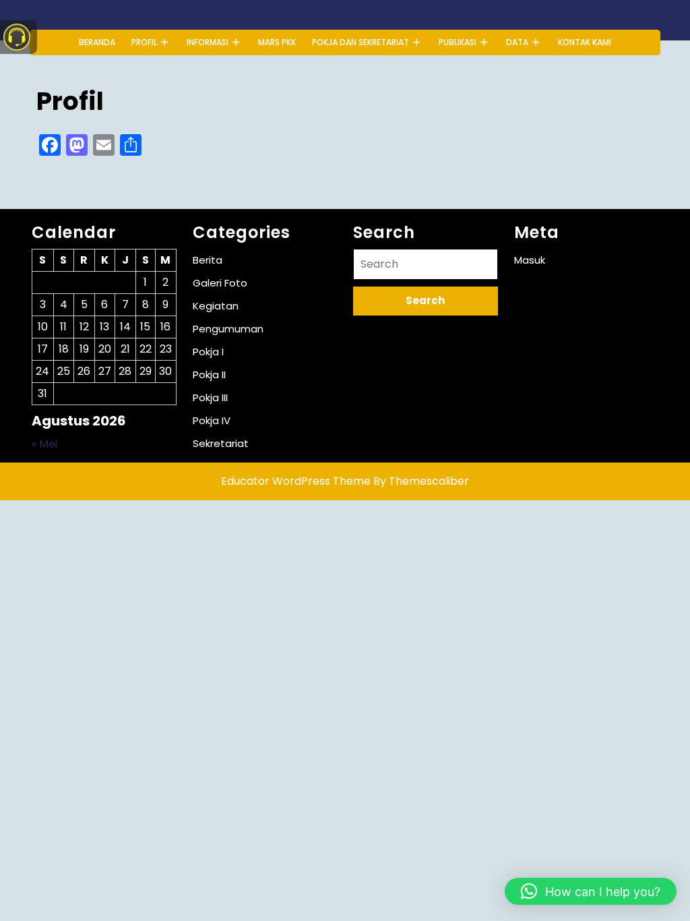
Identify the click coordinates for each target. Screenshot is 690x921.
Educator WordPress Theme (296, 481)
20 (104, 349)
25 (63, 371)
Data (517, 42)
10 (43, 326)
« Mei (44, 444)
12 (84, 326)
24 (42, 371)
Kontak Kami (584, 42)
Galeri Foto (220, 283)
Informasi (207, 42)
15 (145, 326)
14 (125, 326)
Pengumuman (228, 329)
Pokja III (210, 397)
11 (63, 326)
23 (166, 349)
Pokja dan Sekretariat (360, 42)
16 (165, 326)
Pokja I (208, 352)
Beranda (97, 42)
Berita (207, 260)
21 (125, 349)
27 (104, 371)
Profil (144, 42)
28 (125, 371)
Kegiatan (216, 306)
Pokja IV (211, 420)
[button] (591, 891)
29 (145, 371)
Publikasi (457, 42)
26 (83, 371)
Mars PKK (277, 42)
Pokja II (209, 374)
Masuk (529, 260)
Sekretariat (221, 443)
